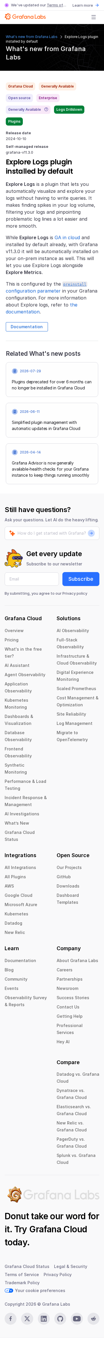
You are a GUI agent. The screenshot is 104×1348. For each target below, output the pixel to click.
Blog (9, 969)
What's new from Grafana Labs (31, 37)
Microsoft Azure (21, 904)
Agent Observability (25, 674)
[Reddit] (93, 1319)
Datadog (13, 923)
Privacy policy (74, 593)
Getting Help (70, 1016)
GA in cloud (67, 237)
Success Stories (73, 997)
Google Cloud (18, 895)
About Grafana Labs (77, 960)
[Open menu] (93, 17)
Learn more (83, 5)
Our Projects (69, 867)
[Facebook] (10, 1319)
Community (16, 979)
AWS (9, 885)
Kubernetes (16, 913)
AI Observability (73, 630)
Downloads (68, 885)
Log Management (74, 723)
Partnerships (70, 979)
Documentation (27, 326)
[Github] (60, 1319)
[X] (27, 1319)
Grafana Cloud (58, 1229)
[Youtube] (77, 1319)
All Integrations (20, 867)
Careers (65, 969)
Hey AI (63, 1041)
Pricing (11, 639)
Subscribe (80, 579)
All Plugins (15, 876)
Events (11, 988)
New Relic (15, 932)
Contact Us (68, 1006)
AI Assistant (17, 665)
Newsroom (67, 988)
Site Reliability (71, 714)
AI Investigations (22, 813)
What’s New (17, 823)
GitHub (64, 876)
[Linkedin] (44, 1319)
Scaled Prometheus (76, 688)
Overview (14, 630)
